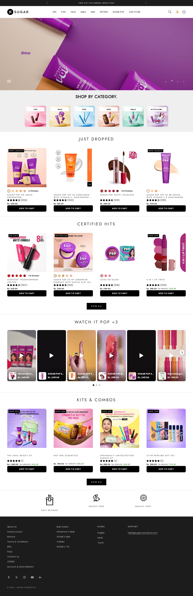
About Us (12, 526)
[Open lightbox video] (21, 355)
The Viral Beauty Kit (19, 455)
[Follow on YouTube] (32, 577)
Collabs (60, 541)
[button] (14, 200)
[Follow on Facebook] (8, 577)
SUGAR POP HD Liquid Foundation (20, 196)
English (101, 532)
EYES (63, 11)
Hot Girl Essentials (66, 455)
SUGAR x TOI (63, 546)
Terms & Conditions (17, 541)
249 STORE (134, 11)
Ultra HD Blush (109, 279)
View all (96, 306)
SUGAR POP (118, 11)
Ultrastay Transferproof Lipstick (23, 281)
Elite (9, 546)
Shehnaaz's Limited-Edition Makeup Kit (117, 456)
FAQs (10, 551)
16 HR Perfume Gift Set (161, 455)
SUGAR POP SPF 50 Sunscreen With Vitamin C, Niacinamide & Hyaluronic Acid (73, 196)
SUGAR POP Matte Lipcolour (117, 195)
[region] (96, 54)
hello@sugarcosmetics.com (142, 532)
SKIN (93, 11)
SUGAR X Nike (63, 536)
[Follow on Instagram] (24, 577)
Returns (11, 536)
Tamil (100, 542)
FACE (73, 11)
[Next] (182, 352)
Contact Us (13, 556)
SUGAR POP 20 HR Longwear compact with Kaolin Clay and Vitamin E (73, 281)
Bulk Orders (62, 526)
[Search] (170, 12)
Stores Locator (14, 531)
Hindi (100, 537)
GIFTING (104, 11)
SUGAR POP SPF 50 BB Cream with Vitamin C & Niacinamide (165, 196)
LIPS (54, 11)
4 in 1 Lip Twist (156, 279)
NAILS (83, 11)
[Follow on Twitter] (16, 577)
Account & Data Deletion (20, 566)
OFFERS (11, 561)
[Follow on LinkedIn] (40, 577)
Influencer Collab (66, 531)
